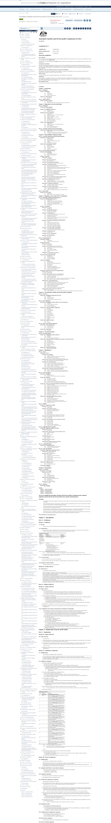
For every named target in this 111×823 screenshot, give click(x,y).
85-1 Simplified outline (25, 332)
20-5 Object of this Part (25, 64)
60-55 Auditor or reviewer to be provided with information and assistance (29, 189)
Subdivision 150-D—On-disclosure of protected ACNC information (28, 567)
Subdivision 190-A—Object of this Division (29, 730)
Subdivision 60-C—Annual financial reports (29, 162)
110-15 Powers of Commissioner (27, 455)
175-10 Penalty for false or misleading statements (28, 659)
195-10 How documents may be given (28, 755)
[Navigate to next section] (81, 28)
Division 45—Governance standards (28, 119)
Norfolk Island (88, 9)
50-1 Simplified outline (25, 132)
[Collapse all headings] (36, 32)
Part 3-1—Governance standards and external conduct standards (28, 117)
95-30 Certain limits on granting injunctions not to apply (29, 372)
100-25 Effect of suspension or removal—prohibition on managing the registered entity (28, 398)
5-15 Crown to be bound (25, 42)
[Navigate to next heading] (27, 32)
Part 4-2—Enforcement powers (27, 321)
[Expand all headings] (34, 32)
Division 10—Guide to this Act (27, 45)
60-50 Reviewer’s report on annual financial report (29, 186)
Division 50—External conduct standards (29, 130)
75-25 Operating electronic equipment (28, 273)
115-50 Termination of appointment (27, 476)
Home (20, 13)
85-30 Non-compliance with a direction (28, 349)
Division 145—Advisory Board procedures (29, 524)
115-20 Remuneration (25, 466)
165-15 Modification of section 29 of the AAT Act (29, 607)
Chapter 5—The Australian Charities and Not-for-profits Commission (29, 433)
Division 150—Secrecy (26, 531)
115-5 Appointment (24, 461)
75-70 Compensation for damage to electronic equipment (27, 300)
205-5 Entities (23, 767)
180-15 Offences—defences (26, 702)
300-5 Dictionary (24, 788)
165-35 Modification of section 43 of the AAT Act (29, 619)
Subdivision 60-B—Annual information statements (28, 158)
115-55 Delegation (24, 477)
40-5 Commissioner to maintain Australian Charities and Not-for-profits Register (28, 109)
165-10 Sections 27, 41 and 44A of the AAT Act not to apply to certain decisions (29, 605)
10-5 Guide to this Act (25, 47)
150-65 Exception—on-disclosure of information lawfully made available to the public (28, 575)
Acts (27, 9)
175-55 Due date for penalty (26, 680)
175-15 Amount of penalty (26, 660)
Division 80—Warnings (26, 323)
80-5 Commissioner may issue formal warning (28, 327)
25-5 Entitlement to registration (26, 69)
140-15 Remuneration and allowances (28, 516)
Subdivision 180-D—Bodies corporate (28, 709)
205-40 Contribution (25, 783)
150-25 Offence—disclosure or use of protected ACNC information (27, 548)
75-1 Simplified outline (25, 259)
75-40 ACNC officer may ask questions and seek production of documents (29, 281)
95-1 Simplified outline (25, 360)
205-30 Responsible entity (26, 778)
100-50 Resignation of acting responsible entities (28, 416)
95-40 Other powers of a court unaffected (28, 376)
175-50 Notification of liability (26, 678)
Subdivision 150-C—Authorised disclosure (29, 550)
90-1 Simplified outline (25, 352)
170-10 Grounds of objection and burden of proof (29, 635)
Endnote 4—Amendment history (27, 796)
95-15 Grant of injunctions (26, 366)
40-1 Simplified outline (25, 106)
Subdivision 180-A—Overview (27, 693)
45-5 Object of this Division (26, 123)
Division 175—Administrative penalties (28, 647)
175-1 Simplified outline (25, 650)
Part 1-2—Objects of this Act (27, 49)
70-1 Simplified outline (25, 241)
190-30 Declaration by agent (26, 744)
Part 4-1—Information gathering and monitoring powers (28, 238)
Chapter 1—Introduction (25, 34)
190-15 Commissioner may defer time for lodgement (28, 738)
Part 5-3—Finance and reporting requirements (27, 485)
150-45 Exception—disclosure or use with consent (28, 561)
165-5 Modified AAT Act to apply (27, 602)
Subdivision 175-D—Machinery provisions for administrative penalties (29, 675)
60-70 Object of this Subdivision (27, 201)
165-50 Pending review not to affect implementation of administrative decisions (29, 626)
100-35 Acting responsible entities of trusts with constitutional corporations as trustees (29, 407)
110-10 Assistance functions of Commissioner (26, 454)
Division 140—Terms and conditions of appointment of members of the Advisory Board (29, 510)
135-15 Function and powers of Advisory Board (28, 507)
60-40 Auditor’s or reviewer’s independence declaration (28, 181)
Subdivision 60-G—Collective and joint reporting (28, 216)
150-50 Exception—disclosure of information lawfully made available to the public (29, 564)
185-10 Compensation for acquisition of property (28, 724)
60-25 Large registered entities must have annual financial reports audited (28, 173)
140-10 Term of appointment (26, 514)
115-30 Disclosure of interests (26, 469)
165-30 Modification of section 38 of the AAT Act (29, 616)
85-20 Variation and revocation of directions (29, 343)
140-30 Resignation (24, 521)
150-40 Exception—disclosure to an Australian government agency (27, 558)
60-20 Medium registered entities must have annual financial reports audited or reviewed (29, 171)
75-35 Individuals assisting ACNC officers (28, 279)
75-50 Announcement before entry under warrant (28, 288)
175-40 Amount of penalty (26, 672)
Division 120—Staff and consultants (28, 479)
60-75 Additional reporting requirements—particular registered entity (28, 203)
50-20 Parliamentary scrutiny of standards (29, 138)
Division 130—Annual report (27, 493)
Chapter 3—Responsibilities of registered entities (28, 115)
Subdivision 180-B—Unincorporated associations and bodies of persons (28, 698)
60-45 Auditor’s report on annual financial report (28, 183)
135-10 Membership (25, 504)
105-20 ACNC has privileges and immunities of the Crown (29, 445)
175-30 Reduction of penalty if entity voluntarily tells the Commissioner (27, 666)
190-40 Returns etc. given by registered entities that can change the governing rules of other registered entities (29, 749)
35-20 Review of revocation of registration (28, 99)
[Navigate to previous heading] (25, 32)
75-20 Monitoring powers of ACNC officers (28, 271)
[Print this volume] (88, 28)
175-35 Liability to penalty (26, 671)
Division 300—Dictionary (26, 786)
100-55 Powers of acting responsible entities (29, 418)
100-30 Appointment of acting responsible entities (28, 405)
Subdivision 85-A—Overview (27, 331)
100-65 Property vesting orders (26, 425)
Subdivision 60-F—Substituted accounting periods (29, 209)
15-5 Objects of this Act (25, 52)
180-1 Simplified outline (25, 695)
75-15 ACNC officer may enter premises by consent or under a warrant (28, 270)
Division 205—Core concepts (27, 763)
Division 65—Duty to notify (26, 228)
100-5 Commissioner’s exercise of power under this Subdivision (28, 388)
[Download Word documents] (70, 28)
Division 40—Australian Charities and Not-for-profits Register (29, 105)
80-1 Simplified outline (25, 324)
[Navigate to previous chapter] (76, 28)
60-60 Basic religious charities (26, 191)
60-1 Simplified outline (25, 152)
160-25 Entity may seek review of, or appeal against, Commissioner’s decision (29, 596)
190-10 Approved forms (25, 736)
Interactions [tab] (88, 13)
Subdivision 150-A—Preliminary (27, 533)
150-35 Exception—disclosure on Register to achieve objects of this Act (29, 555)
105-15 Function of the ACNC (26, 442)
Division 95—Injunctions (26, 358)
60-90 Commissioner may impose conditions (29, 213)
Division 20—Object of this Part (27, 62)
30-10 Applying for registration (26, 77)
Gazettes (55, 9)
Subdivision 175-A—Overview (27, 649)
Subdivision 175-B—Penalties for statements (27, 653)
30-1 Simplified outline (25, 72)
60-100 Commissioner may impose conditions (27, 222)
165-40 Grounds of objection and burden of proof (29, 621)
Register (69, 6)
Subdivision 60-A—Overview (27, 150)
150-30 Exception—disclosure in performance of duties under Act (27, 553)
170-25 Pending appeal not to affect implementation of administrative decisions (29, 642)
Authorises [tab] (66, 13)
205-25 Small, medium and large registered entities (29, 776)
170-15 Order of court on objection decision (29, 636)
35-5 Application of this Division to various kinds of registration (28, 93)
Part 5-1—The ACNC (25, 434)
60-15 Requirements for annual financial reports (28, 168)
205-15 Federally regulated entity (27, 770)
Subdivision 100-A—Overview (27, 381)
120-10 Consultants (24, 482)
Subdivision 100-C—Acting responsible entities (29, 402)
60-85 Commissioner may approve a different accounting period (27, 212)
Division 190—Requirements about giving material (29, 729)
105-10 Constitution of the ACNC (27, 441)
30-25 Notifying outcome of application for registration (29, 84)
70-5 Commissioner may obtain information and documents (29, 244)
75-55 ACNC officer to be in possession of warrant (28, 291)
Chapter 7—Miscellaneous (25, 527)
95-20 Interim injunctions (25, 368)
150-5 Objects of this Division (26, 534)
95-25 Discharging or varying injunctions (28, 369)
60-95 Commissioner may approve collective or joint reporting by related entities (29, 219)
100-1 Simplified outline (25, 383)
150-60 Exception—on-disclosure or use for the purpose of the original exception (29, 572)
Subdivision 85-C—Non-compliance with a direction (29, 347)
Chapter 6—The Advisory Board (26, 496)
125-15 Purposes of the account (27, 491)
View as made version (78, 20)
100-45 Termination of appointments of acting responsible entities (28, 413)
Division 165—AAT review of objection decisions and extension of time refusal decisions (29, 599)
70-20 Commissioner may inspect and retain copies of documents (29, 252)
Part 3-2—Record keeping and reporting (29, 140)
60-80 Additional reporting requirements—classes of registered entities (28, 206)
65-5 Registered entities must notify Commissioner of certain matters (27, 232)
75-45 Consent (24, 286)
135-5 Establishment (25, 503)
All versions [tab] (80, 13)
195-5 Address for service (25, 753)
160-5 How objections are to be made (28, 588)
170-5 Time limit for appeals (26, 632)
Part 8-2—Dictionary (25, 784)
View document (23, 28)
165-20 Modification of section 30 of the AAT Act (29, 610)
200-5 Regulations (24, 758)
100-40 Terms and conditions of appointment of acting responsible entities (28, 410)
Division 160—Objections (26, 586)
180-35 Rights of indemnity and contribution (29, 715)
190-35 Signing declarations (26, 746)
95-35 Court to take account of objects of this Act (28, 375)
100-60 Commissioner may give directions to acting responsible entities (29, 420)
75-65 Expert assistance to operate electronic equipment (27, 297)
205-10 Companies (24, 769)
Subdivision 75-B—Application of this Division (28, 262)
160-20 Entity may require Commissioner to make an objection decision (29, 593)
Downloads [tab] (73, 13)
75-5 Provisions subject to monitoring (28, 264)
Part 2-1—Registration (26, 61)
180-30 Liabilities (24, 711)
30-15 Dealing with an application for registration (27, 79)
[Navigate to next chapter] (83, 28)
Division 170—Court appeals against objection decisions (28, 630)
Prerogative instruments (78, 9)
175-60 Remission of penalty (26, 681)
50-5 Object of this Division (26, 133)
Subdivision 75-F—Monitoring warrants (29, 310)
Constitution (21, 9)
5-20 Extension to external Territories (27, 44)
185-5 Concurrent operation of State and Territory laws (28, 721)
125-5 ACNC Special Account (26, 488)
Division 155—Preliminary (26, 580)
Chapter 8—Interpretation (25, 760)
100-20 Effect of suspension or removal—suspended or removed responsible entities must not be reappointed (29, 394)
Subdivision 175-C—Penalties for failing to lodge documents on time (29, 669)
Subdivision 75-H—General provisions (28, 317)
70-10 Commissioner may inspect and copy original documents (29, 247)
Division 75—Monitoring (26, 256)
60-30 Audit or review (25, 175)
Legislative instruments (35, 9)
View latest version (69, 20)
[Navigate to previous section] (79, 28)
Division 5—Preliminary (26, 37)
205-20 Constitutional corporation (27, 772)
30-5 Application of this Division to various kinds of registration (28, 75)
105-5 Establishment (25, 439)
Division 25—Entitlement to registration (29, 66)
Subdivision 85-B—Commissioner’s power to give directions (29, 335)
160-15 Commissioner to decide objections (28, 591)
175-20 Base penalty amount (26, 662)
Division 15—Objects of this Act (27, 50)
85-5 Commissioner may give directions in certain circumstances (28, 338)
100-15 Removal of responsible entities (28, 391)
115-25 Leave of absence (25, 468)
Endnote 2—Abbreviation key (26, 793)
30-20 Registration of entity (26, 81)
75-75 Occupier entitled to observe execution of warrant (29, 305)
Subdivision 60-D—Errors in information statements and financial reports (29, 193)
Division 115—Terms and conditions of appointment (28, 460)
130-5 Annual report (25, 495)
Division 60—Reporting (26, 148)
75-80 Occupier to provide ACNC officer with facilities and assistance (29, 308)
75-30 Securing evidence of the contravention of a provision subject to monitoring (28, 276)
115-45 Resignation (24, 474)
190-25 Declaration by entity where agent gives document (28, 743)
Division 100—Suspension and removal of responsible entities (29, 379)
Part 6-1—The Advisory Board (27, 498)
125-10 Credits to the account (26, 490)
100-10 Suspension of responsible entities (28, 390)
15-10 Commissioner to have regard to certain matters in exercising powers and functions (28, 55)
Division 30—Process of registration (28, 71)
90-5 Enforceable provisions (26, 354)
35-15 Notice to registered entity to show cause (28, 97)
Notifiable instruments (46, 9)
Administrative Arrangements (65, 9)
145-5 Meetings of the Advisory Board (28, 526)
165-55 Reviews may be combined (27, 628)
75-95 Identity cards (25, 319)
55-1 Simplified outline (25, 143)
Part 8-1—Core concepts (26, 762)
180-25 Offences (24, 707)
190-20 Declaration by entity (26, 740)
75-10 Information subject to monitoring (28, 265)
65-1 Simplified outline (25, 230)
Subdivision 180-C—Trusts (26, 704)
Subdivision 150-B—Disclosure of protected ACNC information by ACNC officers (29, 545)
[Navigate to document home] (74, 28)
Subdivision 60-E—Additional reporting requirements (29, 199)
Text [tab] (54, 13)
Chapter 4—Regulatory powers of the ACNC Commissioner (29, 235)
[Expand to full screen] (85, 28)
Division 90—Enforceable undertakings (29, 350)
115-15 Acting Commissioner (26, 465)
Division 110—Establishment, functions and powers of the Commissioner (29, 449)
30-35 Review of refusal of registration (28, 87)
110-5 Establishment (25, 451)
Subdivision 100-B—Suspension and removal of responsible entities (28, 385)
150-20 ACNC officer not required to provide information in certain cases (29, 543)
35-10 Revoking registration (26, 95)
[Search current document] (90, 28)
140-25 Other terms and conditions (27, 519)
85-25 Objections (24, 344)
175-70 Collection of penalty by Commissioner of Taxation (26, 687)
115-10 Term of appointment (26, 463)
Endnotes (23, 790)
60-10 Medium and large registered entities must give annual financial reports (29, 165)
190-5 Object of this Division (26, 732)
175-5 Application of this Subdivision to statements (28, 656)
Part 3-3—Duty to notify (26, 226)
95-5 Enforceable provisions (26, 362)
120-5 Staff (23, 481)
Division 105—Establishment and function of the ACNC (29, 437)
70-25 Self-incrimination (25, 254)
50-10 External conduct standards (27, 135)
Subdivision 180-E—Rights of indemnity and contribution (29, 713)
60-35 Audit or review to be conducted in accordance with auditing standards (28, 178)
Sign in (79, 6)
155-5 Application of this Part (26, 582)
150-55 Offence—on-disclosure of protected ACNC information (29, 569)
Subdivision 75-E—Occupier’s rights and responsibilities (29, 302)
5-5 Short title (23, 39)
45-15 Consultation (24, 127)
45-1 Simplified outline (25, 121)
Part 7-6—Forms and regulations (28, 726)
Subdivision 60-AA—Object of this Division (29, 153)
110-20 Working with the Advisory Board (28, 457)
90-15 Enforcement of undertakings (27, 357)
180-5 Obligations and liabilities (26, 699)
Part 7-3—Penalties (25, 645)
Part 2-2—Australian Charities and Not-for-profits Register (29, 102)
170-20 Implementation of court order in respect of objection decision (28, 639)
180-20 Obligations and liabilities (27, 706)
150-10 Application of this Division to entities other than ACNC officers (29, 537)
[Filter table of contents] (31, 32)
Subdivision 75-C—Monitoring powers (28, 267)
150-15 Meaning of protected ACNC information (27, 540)
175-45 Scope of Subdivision (26, 677)
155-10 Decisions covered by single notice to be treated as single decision (29, 584)
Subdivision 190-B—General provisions (29, 734)
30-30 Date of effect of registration (27, 86)
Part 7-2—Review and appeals (27, 578)
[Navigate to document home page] (21, 32)
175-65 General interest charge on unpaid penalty (28, 684)
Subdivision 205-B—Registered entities (29, 773)
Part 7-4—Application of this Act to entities (29, 689)
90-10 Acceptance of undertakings (27, 355)
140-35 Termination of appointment (27, 522)
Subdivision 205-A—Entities (27, 765)
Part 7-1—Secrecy (25, 529)
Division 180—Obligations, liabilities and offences (29, 691)
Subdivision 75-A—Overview (27, 258)
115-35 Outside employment (26, 471)
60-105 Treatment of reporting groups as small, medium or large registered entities (28, 224)
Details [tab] (59, 13)
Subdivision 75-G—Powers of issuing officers (28, 314)
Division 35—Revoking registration (28, 89)
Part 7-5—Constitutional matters (28, 717)
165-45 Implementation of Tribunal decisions (29, 623)
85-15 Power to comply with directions (28, 341)
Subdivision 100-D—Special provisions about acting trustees (28, 423)
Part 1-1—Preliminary (25, 35)
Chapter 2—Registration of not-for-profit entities (28, 59)
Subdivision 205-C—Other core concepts (29, 781)
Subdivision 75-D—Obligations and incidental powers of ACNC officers (28, 284)
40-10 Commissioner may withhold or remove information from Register (28, 112)
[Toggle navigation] (36, 31)
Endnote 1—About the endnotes (27, 791)
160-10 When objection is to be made (28, 589)
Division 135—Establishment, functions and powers (29, 501)
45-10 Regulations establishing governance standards (29, 125)
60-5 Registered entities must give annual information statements (28, 160)
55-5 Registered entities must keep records (28, 145)
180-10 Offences (24, 701)
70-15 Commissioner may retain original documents (28, 250)
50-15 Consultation (24, 137)
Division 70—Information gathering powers (29, 240)
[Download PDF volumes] (67, 28)
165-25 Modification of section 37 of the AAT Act (29, 613)
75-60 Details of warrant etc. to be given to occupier (28, 294)
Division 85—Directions (26, 329)
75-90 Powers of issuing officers (27, 316)
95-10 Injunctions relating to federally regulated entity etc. (28, 364)
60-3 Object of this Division (26, 155)
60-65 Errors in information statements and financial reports (29, 196)
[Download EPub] (65, 28)
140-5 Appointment (24, 513)
